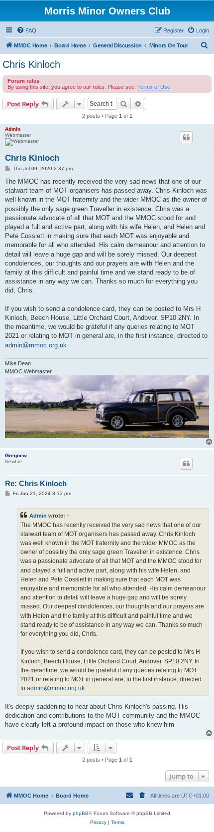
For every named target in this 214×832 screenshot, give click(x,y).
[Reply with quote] (186, 137)
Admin (12, 129)
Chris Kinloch (31, 64)
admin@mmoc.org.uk (36, 345)
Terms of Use (153, 87)
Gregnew (16, 455)
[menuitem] (26, 30)
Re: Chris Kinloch (36, 483)
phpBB (81, 813)
